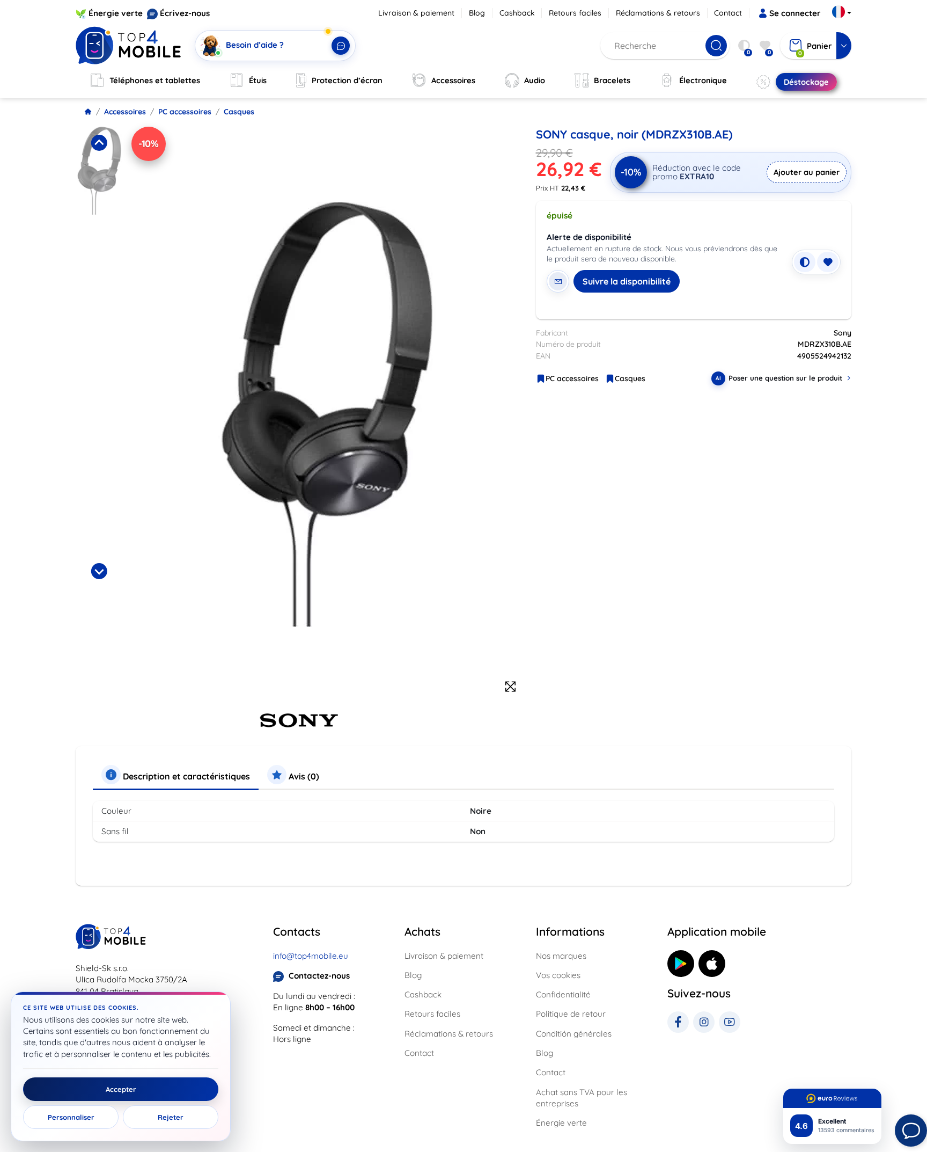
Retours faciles (575, 13)
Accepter (121, 1089)
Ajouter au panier (807, 172)
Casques (239, 111)
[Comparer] (804, 262)
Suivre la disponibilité (627, 281)
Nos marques (561, 956)
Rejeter (170, 1117)
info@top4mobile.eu (310, 956)
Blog (477, 13)
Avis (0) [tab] (302, 776)
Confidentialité (563, 994)
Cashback (517, 13)
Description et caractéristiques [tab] (185, 776)
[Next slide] (99, 571)
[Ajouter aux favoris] (827, 262)
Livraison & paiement (416, 13)
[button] (99, 171)
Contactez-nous (319, 976)
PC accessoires (184, 111)
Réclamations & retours (658, 13)
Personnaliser (71, 1117)
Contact (728, 13)
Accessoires (125, 111)
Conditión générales (574, 1034)
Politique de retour (571, 1014)
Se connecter (795, 13)
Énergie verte (116, 13)
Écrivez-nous (185, 13)
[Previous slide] (99, 143)
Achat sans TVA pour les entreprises (581, 1098)
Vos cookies (558, 975)
